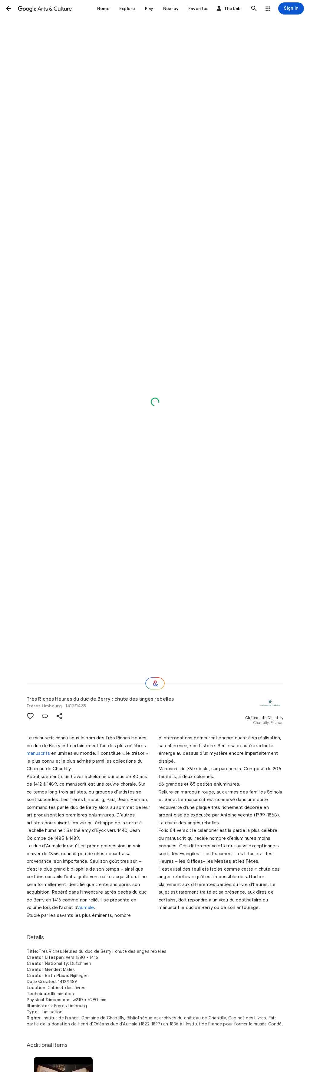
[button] (8, 8)
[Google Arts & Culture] (45, 8)
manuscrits (38, 753)
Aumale (86, 907)
